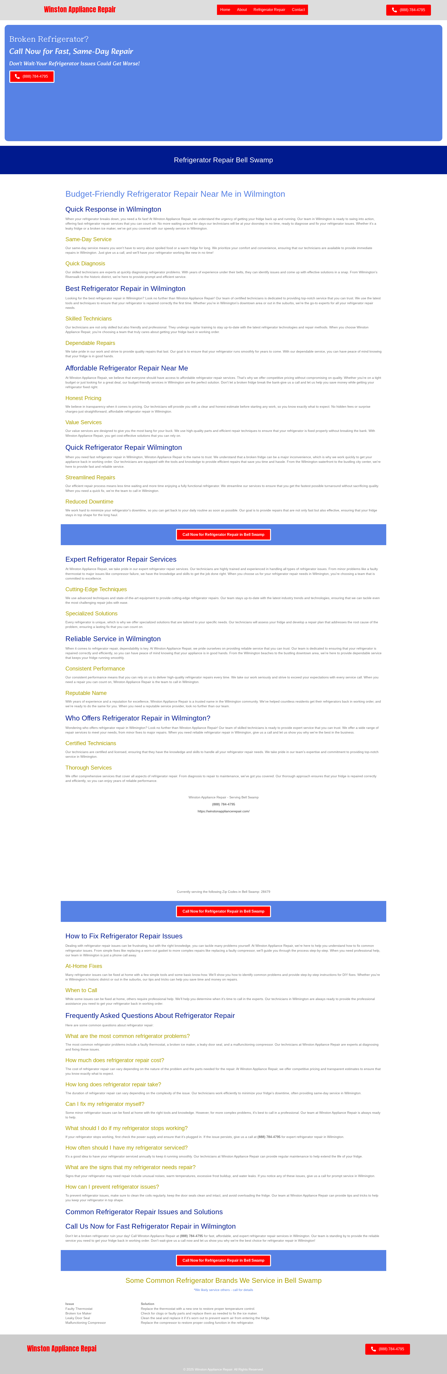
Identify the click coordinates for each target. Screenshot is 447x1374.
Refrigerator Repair (269, 10)
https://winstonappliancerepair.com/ (224, 811)
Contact (298, 10)
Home (225, 10)
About (242, 10)
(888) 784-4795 (223, 804)
